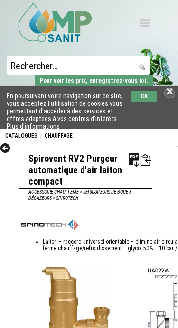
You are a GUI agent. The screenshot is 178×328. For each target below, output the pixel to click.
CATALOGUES (21, 135)
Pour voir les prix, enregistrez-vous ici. (93, 80)
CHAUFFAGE (59, 135)
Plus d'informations (33, 126)
